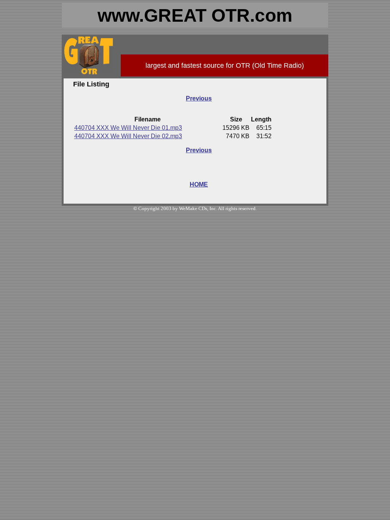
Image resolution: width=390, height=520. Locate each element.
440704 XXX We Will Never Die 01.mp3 (128, 127)
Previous (199, 98)
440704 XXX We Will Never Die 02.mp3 (128, 136)
